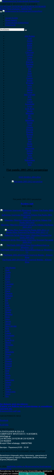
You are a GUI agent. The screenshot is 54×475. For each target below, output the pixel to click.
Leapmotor (29, 104)
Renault (29, 134)
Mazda (30, 111)
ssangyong (29, 148)
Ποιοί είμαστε (11, 20)
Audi (30, 38)
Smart (29, 146)
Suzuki (30, 153)
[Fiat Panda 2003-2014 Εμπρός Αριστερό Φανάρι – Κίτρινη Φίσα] (27, 257)
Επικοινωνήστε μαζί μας (10, 411)
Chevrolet (30, 52)
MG (29, 116)
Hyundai (29, 83)
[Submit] (26, 30)
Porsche (29, 132)
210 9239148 (17, 6)
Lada (30, 99)
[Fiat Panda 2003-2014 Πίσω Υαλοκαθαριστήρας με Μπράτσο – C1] (27, 247)
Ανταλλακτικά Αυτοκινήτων (17, 22)
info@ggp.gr (5, 436)
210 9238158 (29, 6)
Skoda (29, 144)
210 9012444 (5, 6)
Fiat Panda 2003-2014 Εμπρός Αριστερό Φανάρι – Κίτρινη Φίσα (27, 261)
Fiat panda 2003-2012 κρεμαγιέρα (27, 169)
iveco (29, 87)
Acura (29, 43)
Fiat (29, 71)
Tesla (30, 155)
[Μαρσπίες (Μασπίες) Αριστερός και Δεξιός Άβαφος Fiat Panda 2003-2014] (27, 222)
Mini (30, 118)
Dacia (29, 59)
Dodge (30, 66)
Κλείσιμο (23, 474)
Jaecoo (30, 90)
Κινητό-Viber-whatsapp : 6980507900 (16, 9)
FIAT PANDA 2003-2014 (29, 177)
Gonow (29, 78)
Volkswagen (30, 160)
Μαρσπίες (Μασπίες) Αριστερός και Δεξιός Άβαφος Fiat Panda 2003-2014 (27, 226)
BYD (29, 48)
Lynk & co (29, 109)
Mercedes (30, 113)
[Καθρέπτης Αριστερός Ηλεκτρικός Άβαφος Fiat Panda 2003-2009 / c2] (27, 213)
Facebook (4, 420)
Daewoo (29, 62)
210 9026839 (40, 6)
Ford (30, 73)
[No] (46, 474)
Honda (30, 80)
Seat (29, 141)
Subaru (30, 151)
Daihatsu (29, 64)
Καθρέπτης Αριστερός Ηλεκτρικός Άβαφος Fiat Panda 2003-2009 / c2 (27, 216)
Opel (30, 125)
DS (29, 69)
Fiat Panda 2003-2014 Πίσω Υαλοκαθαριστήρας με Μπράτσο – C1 (27, 251)
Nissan (30, 123)
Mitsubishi (29, 120)
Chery (29, 50)
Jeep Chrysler (29, 94)
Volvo (29, 162)
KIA (30, 97)
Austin (29, 41)
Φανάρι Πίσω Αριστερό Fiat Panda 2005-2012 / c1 (27, 232)
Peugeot (29, 130)
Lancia (30, 101)
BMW (29, 45)
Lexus (29, 106)
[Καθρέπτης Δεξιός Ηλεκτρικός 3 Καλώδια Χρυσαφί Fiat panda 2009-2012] (27, 237)
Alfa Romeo (30, 36)
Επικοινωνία (10, 25)
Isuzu (29, 85)
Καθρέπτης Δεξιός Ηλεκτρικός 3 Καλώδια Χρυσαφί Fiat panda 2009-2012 (27, 241)
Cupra (29, 57)
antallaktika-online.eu (16, 466)
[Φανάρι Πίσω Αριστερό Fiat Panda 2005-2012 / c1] (27, 230)
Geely (29, 76)
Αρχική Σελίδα (11, 18)
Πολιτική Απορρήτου (36, 474)
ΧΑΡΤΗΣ (4, 425)
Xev (29, 165)
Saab (30, 139)
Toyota (30, 158)
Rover (29, 137)
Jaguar (29, 92)
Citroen (30, 55)
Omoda (30, 127)
